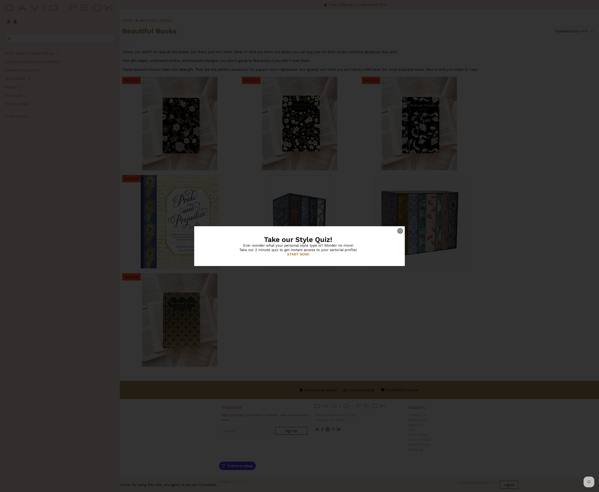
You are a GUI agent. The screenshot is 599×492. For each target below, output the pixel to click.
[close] (400, 231)
